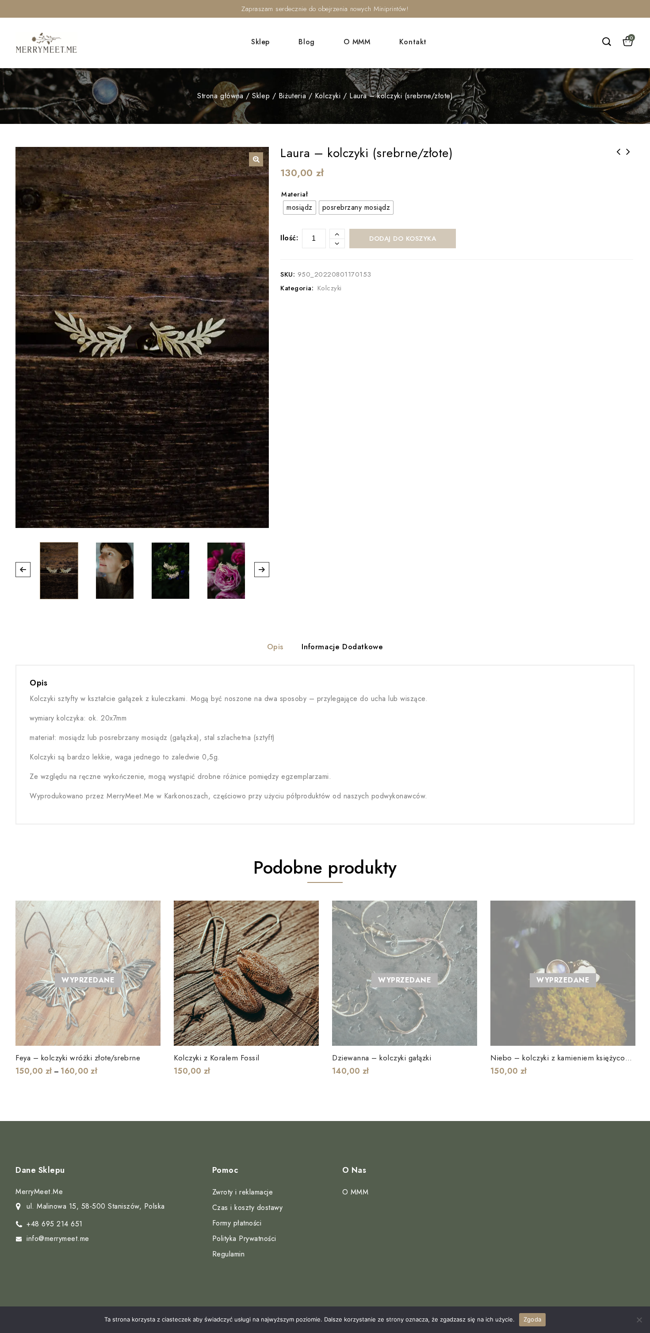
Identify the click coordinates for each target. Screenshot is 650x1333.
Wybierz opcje (148, 1033)
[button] (256, 159)
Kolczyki (328, 96)
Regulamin (228, 1254)
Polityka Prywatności (244, 1238)
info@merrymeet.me (58, 1238)
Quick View (148, 1013)
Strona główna (220, 96)
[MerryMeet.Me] (46, 43)
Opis (275, 647)
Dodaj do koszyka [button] (306, 1033)
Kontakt (413, 42)
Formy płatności (237, 1223)
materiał (294, 194)
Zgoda (532, 1319)
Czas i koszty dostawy (247, 1207)
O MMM (357, 42)
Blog (306, 42)
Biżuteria (292, 96)
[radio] (299, 207)
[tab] (275, 648)
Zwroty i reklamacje (242, 1192)
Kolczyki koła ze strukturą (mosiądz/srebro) (628, 157)
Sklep (260, 42)
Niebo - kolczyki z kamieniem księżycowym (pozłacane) (618, 163)
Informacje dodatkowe (342, 647)
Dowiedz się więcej (465, 1033)
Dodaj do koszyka (402, 238)
